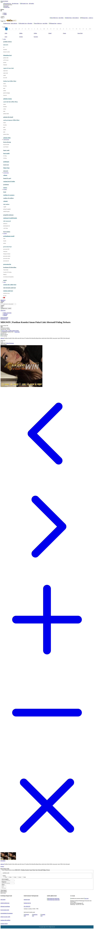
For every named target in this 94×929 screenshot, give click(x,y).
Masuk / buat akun (7, 312)
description (3, 860)
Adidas (20, 33)
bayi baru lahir (6, 144)
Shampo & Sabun (6, 253)
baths (4, 238)
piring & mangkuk (7, 209)
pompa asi (5, 223)
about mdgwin (75, 17)
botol (4, 192)
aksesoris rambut (6, 51)
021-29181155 (27, 906)
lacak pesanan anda (5, 909)
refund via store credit (5, 916)
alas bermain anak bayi (9, 287)
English (5, 14)
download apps (15, 3)
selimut (5, 175)
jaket (4, 111)
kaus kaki (5, 77)
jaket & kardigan (6, 92)
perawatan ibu (7, 264)
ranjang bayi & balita (9, 181)
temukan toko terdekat (5, 920)
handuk (4, 240)
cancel (2, 305)
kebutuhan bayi (7, 55)
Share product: (4, 344)
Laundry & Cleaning (7, 272)
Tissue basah (5, 269)
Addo (6, 33)
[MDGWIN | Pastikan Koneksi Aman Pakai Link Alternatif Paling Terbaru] (4, 859)
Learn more (17, 331)
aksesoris (5, 95)
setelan (4, 90)
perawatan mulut (6, 258)
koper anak (6, 150)
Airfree (35, 33)
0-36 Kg (5, 158)
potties (4, 243)
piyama (4, 62)
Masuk (2, 301)
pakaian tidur (5, 57)
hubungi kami (27, 899)
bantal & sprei (7, 178)
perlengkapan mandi (8, 236)
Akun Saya (3, 300)
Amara (64, 33)
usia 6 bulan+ (6, 146)
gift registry (31, 3)
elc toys (4, 295)
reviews (2, 866)
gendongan (6, 161)
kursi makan (6, 231)
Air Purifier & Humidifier (8, 276)
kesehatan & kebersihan (9, 267)
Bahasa (4, 13)
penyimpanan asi (6, 225)
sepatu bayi (5, 70)
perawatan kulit (6, 249)
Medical (4, 274)
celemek (5, 201)
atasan (4, 83)
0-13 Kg (5, 155)
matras (5, 187)
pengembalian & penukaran (7, 913)
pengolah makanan (8, 215)
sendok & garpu (6, 211)
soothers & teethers (8, 198)
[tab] (47, 861)
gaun (4, 88)
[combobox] (8, 304)
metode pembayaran (5, 903)
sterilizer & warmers (8, 195)
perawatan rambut (6, 256)
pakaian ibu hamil (8, 117)
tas (3, 47)
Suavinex (36, 36)
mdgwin (2, 338)
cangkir (4, 206)
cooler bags (5, 228)
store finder (61, 17)
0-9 (90, 29)
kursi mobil (6, 153)
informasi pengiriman (5, 906)
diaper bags (6, 168)
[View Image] (12, 859)
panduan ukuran (4, 923)
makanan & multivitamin (10, 218)
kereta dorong (7, 142)
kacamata (5, 49)
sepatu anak (5, 73)
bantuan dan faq (27, 903)
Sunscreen (5, 251)
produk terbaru (7, 41)
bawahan (5, 85)
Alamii (49, 33)
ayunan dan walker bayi (9, 284)
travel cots (6, 164)
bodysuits (5, 64)
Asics (6, 36)
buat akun (5, 314)
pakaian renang (7, 98)
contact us (90, 17)
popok (5, 280)
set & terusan (5, 60)
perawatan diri (6, 260)
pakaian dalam (6, 113)
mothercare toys (6, 293)
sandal (4, 75)
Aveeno (21, 36)
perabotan (6, 184)
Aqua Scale (80, 33)
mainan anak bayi (8, 290)
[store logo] (11, 21)
